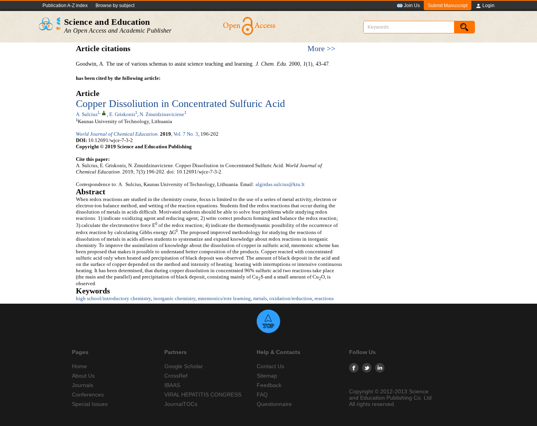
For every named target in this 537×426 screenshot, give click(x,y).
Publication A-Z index (65, 5)
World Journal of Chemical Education (117, 134)
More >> (321, 48)
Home (79, 366)
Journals (82, 385)
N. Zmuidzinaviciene (162, 114)
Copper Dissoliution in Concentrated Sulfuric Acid (180, 103)
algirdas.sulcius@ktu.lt (280, 184)
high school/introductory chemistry (113, 298)
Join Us (412, 5)
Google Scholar (183, 366)
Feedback (269, 385)
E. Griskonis (122, 114)
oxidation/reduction (290, 298)
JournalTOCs (180, 404)
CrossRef (176, 376)
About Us (83, 376)
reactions (324, 298)
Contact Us (270, 366)
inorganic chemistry (174, 298)
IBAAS (172, 385)
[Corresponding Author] (104, 112)
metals (260, 298)
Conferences (88, 394)
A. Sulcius (86, 114)
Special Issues (90, 404)
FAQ (262, 394)
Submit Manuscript (447, 5)
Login (488, 5)
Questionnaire (274, 404)
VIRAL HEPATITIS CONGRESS (202, 394)
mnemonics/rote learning (224, 298)
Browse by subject (115, 5)
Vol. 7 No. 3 (185, 134)
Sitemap (267, 376)
